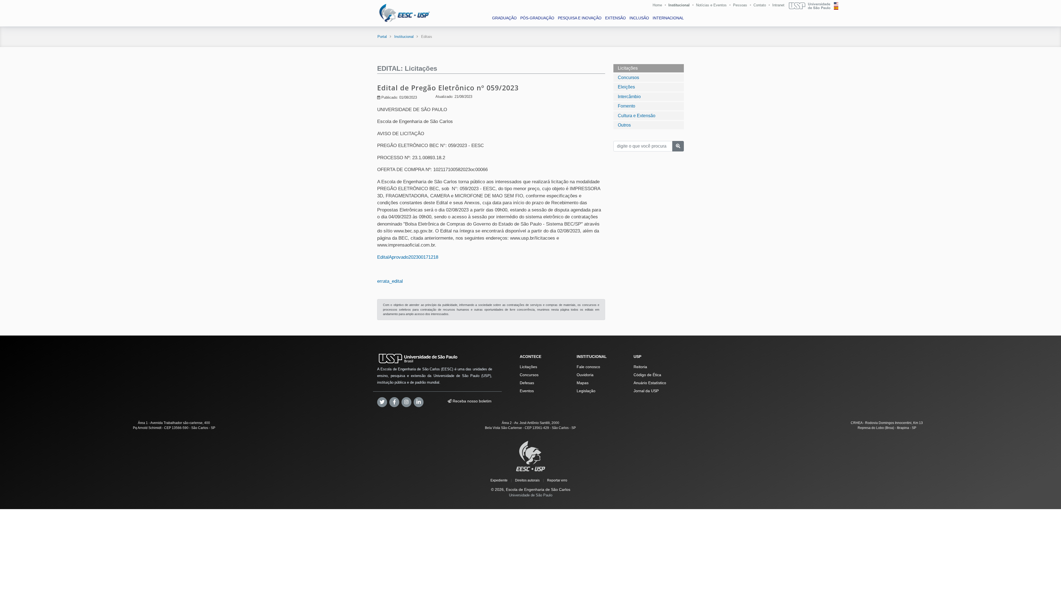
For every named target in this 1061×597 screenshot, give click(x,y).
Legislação (586, 391)
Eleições (626, 87)
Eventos (527, 391)
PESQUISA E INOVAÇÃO (580, 18)
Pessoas (740, 5)
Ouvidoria (585, 375)
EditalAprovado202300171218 (407, 257)
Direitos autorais (527, 480)
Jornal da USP (646, 391)
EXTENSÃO (615, 18)
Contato (759, 5)
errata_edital (390, 281)
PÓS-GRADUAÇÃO (537, 18)
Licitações (628, 68)
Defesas (527, 383)
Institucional (679, 5)
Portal (382, 37)
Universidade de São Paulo (530, 495)
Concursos (628, 77)
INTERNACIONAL (668, 18)
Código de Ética (647, 375)
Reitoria (640, 367)
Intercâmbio (629, 96)
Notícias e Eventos (711, 5)
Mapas (583, 383)
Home (657, 5)
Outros (624, 125)
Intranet (778, 5)
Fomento (626, 106)
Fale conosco (588, 367)
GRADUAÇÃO (504, 18)
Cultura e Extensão (636, 115)
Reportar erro (557, 480)
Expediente (499, 480)
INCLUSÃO (639, 18)
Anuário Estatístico (650, 383)
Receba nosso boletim (471, 401)
